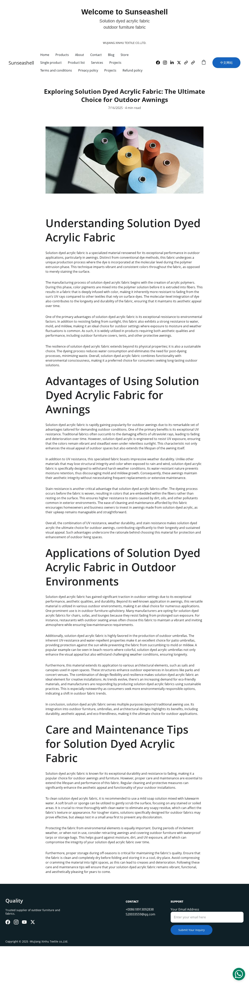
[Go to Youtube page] (24, 922)
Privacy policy (88, 70)
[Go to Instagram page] (166, 63)
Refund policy (132, 70)
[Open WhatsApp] (239, 974)
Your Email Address (185, 909)
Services (97, 62)
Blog (111, 55)
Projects (115, 62)
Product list (76, 62)
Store (125, 55)
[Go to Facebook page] (159, 63)
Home (44, 55)
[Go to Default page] (187, 63)
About (79, 55)
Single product (51, 62)
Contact (96, 55)
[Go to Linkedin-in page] (173, 63)
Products (62, 55)
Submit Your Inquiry (191, 930)
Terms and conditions (56, 70)
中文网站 (226, 62)
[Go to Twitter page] (180, 63)
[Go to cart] (203, 63)
